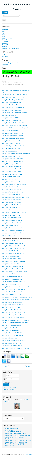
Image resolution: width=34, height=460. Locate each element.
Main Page (4, 46)
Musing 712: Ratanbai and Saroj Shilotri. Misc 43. (15, 320)
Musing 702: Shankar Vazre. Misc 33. (12, 346)
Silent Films (5, 43)
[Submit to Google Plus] (17, 356)
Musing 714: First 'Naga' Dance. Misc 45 (13, 315)
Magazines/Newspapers (7, 33)
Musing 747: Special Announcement (12, 228)
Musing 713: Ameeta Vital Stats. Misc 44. (13, 317)
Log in (5, 385)
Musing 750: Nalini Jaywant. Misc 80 (12, 220)
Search (5, 12)
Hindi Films (5, 29)
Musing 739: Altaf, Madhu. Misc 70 (11, 251)
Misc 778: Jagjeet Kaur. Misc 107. (11, 148)
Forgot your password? (9, 389)
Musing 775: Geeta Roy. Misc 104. (11, 156)
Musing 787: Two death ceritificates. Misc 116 (14, 125)
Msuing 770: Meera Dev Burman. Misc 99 (13, 169)
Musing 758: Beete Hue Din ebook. (11, 200)
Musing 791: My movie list (9, 115)
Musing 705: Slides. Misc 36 (9, 338)
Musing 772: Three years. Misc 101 (11, 164)
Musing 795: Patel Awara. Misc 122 (11, 105)
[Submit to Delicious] (4, 356)
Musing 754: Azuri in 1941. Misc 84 (11, 210)
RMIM (3, 36)
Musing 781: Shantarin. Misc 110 (11, 141)
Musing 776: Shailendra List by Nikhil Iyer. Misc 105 (16, 153)
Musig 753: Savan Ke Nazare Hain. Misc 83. (14, 212)
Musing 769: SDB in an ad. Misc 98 (11, 171)
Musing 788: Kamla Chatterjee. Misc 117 (13, 123)
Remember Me (8, 382)
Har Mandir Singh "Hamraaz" (10, 63)
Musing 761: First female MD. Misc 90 (12, 192)
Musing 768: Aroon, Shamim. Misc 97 (12, 174)
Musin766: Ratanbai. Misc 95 (10, 179)
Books (3, 34)
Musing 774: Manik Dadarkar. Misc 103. (13, 159)
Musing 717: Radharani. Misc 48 (11, 307)
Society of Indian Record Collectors (11, 48)
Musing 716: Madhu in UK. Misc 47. (12, 310)
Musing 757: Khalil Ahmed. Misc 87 (11, 202)
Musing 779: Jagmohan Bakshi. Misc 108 (13, 146)
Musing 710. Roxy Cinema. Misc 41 (11, 325)
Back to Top (29, 455)
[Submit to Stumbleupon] (22, 356)
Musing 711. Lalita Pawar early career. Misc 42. (15, 322)
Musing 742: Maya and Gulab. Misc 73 (12, 243)
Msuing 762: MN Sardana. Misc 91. (11, 189)
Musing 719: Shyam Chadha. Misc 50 (12, 302)
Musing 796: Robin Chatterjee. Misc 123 (13, 102)
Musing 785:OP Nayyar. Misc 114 (11, 130)
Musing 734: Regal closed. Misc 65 (11, 264)
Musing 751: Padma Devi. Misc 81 (11, 217)
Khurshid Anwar (6, 45)
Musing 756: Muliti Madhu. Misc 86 (11, 205)
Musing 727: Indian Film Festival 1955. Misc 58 (15, 282)
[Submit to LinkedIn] (8, 360)
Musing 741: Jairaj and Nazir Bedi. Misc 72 (13, 246)
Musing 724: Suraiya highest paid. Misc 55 (13, 289)
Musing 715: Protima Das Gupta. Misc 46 (13, 312)
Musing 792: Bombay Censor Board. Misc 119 (14, 112)
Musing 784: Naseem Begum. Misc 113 (13, 133)
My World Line (6, 55)
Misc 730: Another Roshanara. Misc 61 (12, 274)
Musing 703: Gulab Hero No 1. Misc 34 (12, 343)
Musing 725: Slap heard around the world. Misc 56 (15, 287)
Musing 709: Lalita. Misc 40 (9, 328)
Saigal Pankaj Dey (7, 38)
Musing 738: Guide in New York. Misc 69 (13, 253)
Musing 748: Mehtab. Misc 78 (10, 225)
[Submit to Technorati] (27, 356)
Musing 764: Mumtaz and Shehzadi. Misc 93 (14, 184)
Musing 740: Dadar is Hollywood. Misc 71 (13, 248)
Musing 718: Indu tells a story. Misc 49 (12, 305)
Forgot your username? (9, 388)
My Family (5, 56)
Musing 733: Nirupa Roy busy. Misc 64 (12, 266)
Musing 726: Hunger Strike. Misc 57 (12, 284)
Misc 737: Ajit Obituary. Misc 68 (10, 256)
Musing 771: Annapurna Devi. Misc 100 (12, 166)
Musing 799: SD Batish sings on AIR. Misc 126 (15, 95)
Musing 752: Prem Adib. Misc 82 (11, 215)
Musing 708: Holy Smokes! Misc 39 (11, 330)
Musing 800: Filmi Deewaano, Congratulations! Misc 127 (16, 91)
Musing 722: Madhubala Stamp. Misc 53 (13, 294)
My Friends (5, 64)
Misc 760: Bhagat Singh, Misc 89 (11, 194)
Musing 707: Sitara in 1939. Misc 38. (12, 333)
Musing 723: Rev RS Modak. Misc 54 (12, 292)
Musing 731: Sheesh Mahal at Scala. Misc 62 (14, 271)
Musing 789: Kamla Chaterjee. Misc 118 (13, 120)
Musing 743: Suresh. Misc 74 (10, 241)
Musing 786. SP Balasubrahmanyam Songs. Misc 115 (17, 128)
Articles (3, 31)
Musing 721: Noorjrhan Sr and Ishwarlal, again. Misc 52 (17, 297)
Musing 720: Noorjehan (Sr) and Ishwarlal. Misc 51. (16, 299)
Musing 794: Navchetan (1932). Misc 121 (13, 107)
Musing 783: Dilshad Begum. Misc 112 (12, 136)
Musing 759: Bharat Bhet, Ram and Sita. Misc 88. (15, 197)
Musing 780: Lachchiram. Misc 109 (11, 143)
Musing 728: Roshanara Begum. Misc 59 (13, 279)
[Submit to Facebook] (13, 356)
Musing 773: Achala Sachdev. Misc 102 (13, 161)
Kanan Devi (5, 40)
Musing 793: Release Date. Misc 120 (12, 110)
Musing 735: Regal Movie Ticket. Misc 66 (13, 261)
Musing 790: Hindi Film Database (11, 118)
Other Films (5, 41)
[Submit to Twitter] (4, 360)
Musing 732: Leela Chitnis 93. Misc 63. (12, 269)
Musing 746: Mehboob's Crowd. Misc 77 (13, 230)
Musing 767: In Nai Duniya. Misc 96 (11, 176)
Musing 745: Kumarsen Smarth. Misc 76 (13, 233)
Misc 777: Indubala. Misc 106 (10, 151)
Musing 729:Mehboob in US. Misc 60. (12, 276)
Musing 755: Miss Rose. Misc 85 (11, 207)
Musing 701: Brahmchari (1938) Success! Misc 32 (15, 348)
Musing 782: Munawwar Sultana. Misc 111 (13, 138)
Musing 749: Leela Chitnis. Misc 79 (11, 223)
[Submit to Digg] (8, 356)
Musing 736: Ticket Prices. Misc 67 (11, 258)
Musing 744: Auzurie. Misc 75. (10, 235)
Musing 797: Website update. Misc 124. (13, 100)
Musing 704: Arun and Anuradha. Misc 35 (13, 340)
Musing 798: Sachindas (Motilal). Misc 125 (13, 97)
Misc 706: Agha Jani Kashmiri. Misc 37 (12, 335)
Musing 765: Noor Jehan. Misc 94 (11, 182)
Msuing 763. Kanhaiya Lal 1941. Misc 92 (13, 187)
